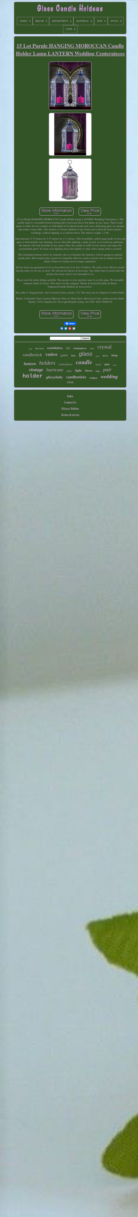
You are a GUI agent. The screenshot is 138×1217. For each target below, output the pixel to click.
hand (98, 364)
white (92, 348)
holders (47, 363)
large (98, 371)
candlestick (32, 354)
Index (70, 396)
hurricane (54, 369)
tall (68, 348)
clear (70, 382)
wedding (109, 376)
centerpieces (80, 348)
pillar (69, 371)
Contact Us (70, 402)
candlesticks (76, 377)
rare (30, 349)
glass (85, 354)
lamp (114, 355)
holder (33, 376)
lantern (30, 363)
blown (88, 370)
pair (107, 369)
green (64, 355)
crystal (104, 347)
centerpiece (66, 364)
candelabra (55, 348)
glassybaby (54, 377)
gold (97, 356)
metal (115, 365)
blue (73, 355)
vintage (36, 369)
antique (93, 377)
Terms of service (70, 414)
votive (51, 354)
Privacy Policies (70, 408)
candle (84, 362)
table (107, 364)
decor (105, 355)
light (78, 370)
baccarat (39, 348)
